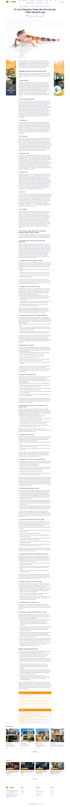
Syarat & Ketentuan (39, 793)
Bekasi (52, 793)
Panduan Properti (25, 0)
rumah (29, 62)
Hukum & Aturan (40, 0)
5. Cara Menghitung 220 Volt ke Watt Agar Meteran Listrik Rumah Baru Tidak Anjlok (35, 704)
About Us (22, 789)
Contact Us (23, 791)
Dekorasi (28, 2)
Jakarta (52, 789)
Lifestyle (50, 0)
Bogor (52, 795)
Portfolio (22, 793)
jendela (42, 219)
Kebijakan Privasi (39, 795)
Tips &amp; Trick (26, 6)
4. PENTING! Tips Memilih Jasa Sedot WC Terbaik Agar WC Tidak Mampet (34, 702)
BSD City (52, 791)
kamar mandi (32, 204)
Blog (20, 6)
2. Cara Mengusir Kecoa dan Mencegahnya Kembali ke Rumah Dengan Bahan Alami (34, 698)
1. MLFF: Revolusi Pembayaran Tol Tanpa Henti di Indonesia (31, 712)
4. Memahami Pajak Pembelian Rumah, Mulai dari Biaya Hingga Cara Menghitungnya (33, 720)
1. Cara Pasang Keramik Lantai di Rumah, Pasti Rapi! (30, 695)
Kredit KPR (38, 789)
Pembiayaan (32, 0)
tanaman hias (31, 175)
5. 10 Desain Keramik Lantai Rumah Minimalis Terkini (30, 722)
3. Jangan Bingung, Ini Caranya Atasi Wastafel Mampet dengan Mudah (34, 700)
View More (35, 751)
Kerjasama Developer (39, 791)
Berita (20, 0)
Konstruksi (33, 2)
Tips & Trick (46, 0)
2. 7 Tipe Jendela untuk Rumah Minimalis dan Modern (30, 714)
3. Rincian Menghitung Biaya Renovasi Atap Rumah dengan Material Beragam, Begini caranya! (33, 717)
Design (55, 0)
